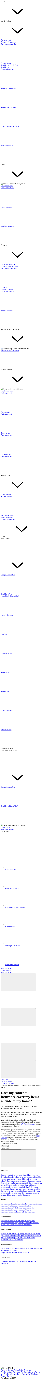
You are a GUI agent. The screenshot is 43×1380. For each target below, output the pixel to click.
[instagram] (17, 1298)
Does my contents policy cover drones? (21, 1192)
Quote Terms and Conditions (18, 1372)
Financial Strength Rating (10, 1370)
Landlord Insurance (29, 1204)
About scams (19, 1225)
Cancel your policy (15, 1236)
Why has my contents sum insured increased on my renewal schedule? (20, 1188)
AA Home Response (22, 1238)
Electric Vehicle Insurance (17, 1208)
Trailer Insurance (29, 1212)
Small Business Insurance (16, 1206)
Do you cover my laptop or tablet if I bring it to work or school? (21, 1179)
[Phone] (18, 982)
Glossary (27, 1221)
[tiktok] (17, 1315)
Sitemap (9, 1376)
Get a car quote (6, 40)
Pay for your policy (28, 1234)
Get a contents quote (8, 264)
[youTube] (17, 1349)
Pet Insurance (27, 1261)
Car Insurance (6, 1204)
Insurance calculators (8, 1221)
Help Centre (5, 1079)
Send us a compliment (15, 1240)
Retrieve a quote (16, 1234)
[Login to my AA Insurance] (21, 999)
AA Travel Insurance (28, 1124)
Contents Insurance (7, 1083)
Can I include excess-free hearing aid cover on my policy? (20, 1194)
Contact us (25, 1252)
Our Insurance (6, 1081)
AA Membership (9, 1238)
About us (4, 1248)
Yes (3, 1146)
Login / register (6, 970)
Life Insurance (6, 1261)
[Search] (18, 1017)
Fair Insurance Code (24, 1248)
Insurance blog (13, 1223)
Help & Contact (6, 968)
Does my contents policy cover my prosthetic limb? (19, 1186)
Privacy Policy (16, 1374)
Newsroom (13, 1252)
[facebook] (17, 1280)
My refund (28, 1225)
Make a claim (5, 1234)
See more (26, 1195)
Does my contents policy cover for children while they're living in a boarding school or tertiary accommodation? (20, 1176)
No (7, 1146)
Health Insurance (17, 1261)
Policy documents (28, 1236)
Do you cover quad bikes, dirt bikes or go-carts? (17, 1191)
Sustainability (12, 1248)
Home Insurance (16, 1204)
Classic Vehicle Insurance (16, 1210)
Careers (19, 1252)
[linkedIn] (17, 1332)
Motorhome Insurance (15, 1212)
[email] (17, 1366)
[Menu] (18, 1052)
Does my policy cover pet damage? (18, 1185)
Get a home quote (7, 186)
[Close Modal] (18, 1069)
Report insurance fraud (26, 1223)
